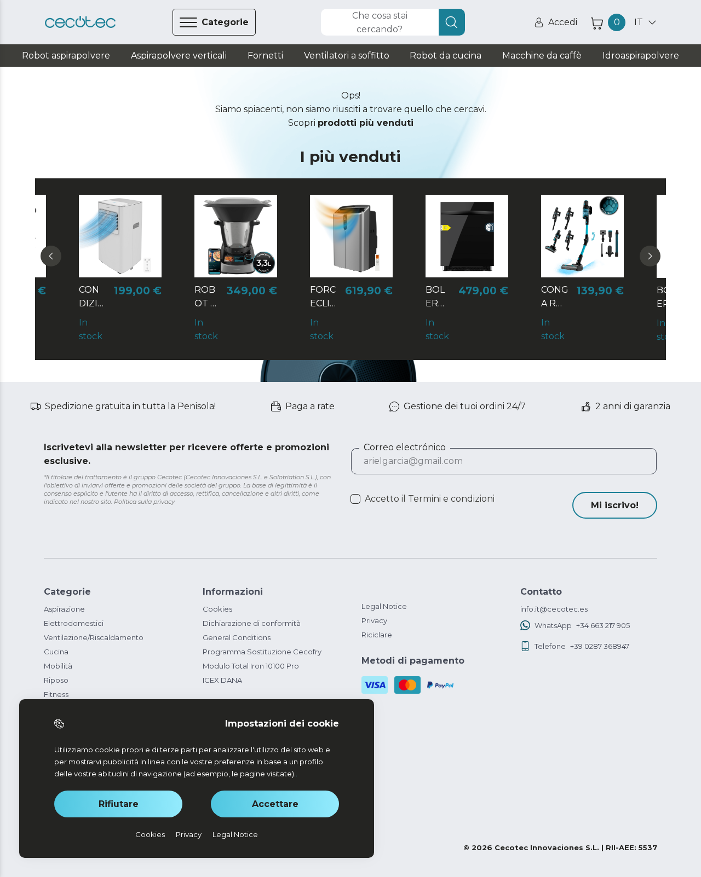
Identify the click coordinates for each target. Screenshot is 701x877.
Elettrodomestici (74, 623)
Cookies (217, 609)
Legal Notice (384, 606)
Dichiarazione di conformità (252, 623)
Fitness (56, 694)
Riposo (56, 680)
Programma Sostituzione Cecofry (262, 651)
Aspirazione (64, 609)
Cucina (56, 651)
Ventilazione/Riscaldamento (93, 637)
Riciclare (376, 634)
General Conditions (237, 637)
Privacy (374, 620)
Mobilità (58, 665)
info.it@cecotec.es (554, 609)
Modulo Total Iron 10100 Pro (251, 665)
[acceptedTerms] (355, 499)
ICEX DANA (222, 680)
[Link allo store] (80, 22)
